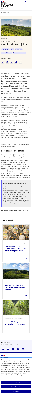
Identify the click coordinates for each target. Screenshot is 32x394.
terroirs (12, 49)
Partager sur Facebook (2, 62)
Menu (29, 2)
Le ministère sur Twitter (3, 349)
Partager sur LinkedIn (11, 62)
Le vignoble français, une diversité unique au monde (15, 323)
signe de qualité (18, 49)
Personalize (16, 391)
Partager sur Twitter (7, 62)
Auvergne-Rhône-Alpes (7, 53)
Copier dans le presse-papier (20, 62)
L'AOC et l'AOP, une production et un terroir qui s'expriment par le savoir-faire (15, 249)
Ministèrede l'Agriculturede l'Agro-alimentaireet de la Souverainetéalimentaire (7, 5)
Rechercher (25, 2)
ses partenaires (11, 360)
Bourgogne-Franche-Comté (19, 53)
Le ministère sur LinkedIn (8, 349)
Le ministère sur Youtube (23, 349)
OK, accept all (16, 382)
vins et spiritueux (5, 49)
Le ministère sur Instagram (18, 349)
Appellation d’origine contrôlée (11, 107)
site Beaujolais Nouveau (20, 137)
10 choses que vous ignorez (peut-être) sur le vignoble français (15, 287)
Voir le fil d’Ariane (5, 12)
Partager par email (15, 62)
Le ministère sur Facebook (13, 349)
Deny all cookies (16, 387)
